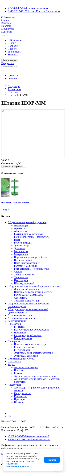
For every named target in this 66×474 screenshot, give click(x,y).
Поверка (18, 370)
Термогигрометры (24, 274)
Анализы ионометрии (26, 367)
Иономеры (20, 332)
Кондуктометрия (17, 321)
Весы (17, 239)
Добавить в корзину (12, 166)
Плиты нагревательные (27, 263)
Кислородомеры (23, 338)
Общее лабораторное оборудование (27, 222)
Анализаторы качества (20, 315)
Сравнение (14, 75)
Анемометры (21, 225)
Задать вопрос (10, 60)
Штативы (13, 92)
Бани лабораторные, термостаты (32, 236)
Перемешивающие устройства (30, 257)
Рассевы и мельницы (25, 265)
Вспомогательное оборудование (31, 329)
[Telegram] (1, 459)
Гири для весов (22, 393)
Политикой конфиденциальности (17, 465)
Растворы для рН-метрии (27, 335)
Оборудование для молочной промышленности (34, 286)
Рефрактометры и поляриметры (31, 268)
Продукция (7, 63)
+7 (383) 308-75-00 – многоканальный (28, 8)
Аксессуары (14, 89)
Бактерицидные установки (28, 234)
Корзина (12, 78)
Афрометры (20, 231)
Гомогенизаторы (23, 242)
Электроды (14, 341)
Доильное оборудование (27, 289)
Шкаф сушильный (24, 283)
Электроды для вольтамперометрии (33, 352)
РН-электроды (22, 350)
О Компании (8, 17)
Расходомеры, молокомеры (28, 294)
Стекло (18, 271)
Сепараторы (20, 297)
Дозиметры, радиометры (21, 358)
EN (9, 416)
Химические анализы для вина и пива (35, 376)
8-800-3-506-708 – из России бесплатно (34, 11)
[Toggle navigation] (3, 35)
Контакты (6, 31)
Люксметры (14, 361)
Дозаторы (19, 248)
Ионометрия (14, 323)
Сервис (5, 20)
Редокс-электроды (24, 347)
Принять (52, 460)
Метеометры (21, 251)
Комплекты (20, 396)
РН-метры (19, 326)
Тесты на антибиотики (26, 300)
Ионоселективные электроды (30, 344)
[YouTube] (1, 470)
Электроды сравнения (26, 355)
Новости (6, 25)
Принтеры (19, 399)
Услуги (11, 364)
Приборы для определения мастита (33, 292)
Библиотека (7, 28)
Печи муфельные (23, 260)
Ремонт (18, 373)
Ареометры (20, 228)
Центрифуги (21, 280)
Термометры (21, 277)
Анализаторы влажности (21, 318)
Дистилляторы (22, 245)
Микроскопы (21, 254)
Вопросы (6, 23)
